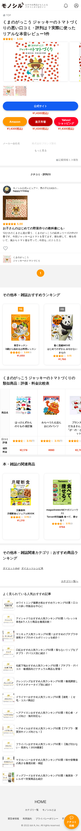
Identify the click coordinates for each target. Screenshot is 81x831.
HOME (40, 801)
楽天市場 (40, 121)
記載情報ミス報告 (68, 160)
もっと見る (40, 150)
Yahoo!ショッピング (66, 121)
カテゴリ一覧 (32, 809)
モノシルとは (49, 809)
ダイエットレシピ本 (32, 568)
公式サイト (40, 106)
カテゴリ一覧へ (69, 581)
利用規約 (27, 818)
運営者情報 (13, 818)
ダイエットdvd (11, 568)
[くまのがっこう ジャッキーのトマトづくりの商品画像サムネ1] (8, 91)
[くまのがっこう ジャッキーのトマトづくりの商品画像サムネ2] (21, 91)
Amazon (14, 121)
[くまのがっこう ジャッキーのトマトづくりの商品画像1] (36, 61)
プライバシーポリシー (47, 818)
